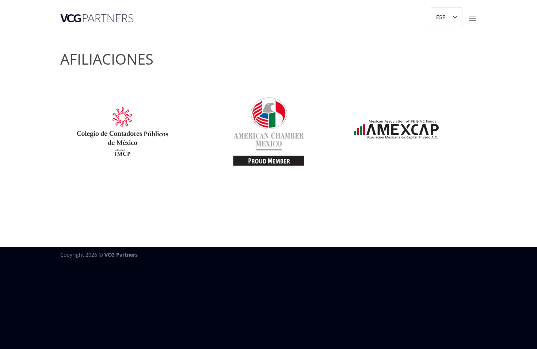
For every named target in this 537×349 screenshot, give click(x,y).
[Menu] (472, 18)
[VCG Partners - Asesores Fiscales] (96, 18)
